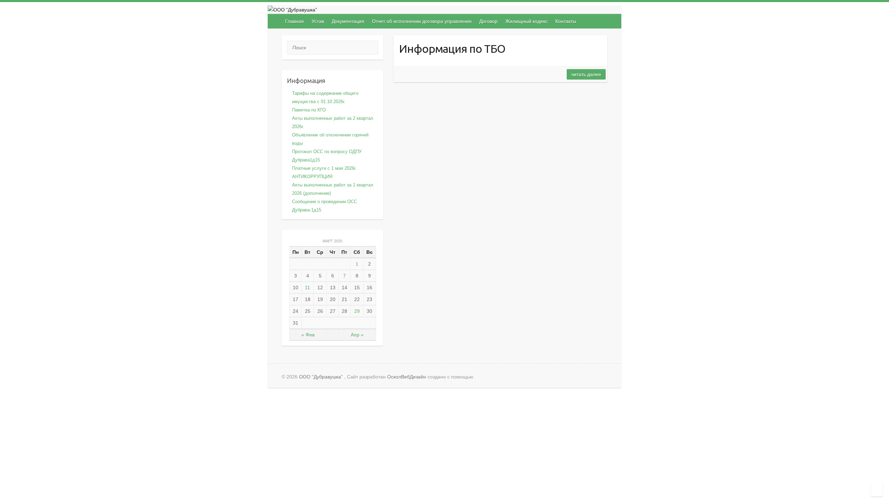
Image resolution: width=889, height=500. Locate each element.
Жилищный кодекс (526, 21)
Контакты (565, 21)
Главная (294, 21)
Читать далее (586, 74)
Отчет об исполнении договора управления (422, 21)
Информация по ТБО (452, 48)
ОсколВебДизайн (406, 377)
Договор (488, 21)
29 (357, 311)
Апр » (357, 335)
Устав (317, 21)
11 (307, 287)
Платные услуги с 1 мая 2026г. (324, 168)
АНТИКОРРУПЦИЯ (312, 176)
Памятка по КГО (309, 109)
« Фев (308, 335)
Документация (348, 21)
